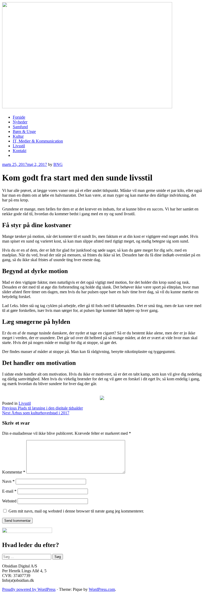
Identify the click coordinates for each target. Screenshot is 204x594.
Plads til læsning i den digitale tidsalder (42, 408)
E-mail (9, 491)
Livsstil (19, 146)
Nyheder (20, 122)
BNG (58, 164)
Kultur (18, 136)
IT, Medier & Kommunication (38, 141)
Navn (8, 481)
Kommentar (13, 472)
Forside (19, 117)
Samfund (20, 126)
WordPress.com (102, 589)
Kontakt (19, 150)
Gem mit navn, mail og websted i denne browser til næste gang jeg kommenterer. (76, 511)
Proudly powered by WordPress (29, 589)
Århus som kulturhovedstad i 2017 (35, 413)
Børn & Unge (24, 131)
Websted (9, 501)
